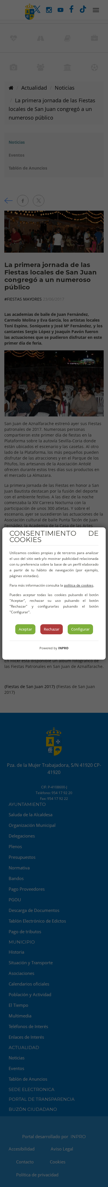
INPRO (63, 648)
